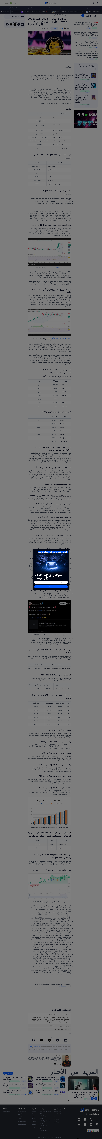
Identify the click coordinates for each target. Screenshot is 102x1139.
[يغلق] (67, 551)
